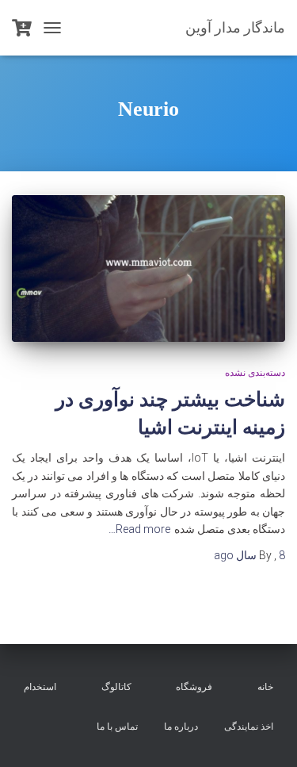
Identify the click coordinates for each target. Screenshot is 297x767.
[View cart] (22, 27)
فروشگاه (194, 686)
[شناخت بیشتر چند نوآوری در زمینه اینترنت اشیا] (148, 268)
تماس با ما (117, 726)
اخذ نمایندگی (248, 726)
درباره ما (181, 726)
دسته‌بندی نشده (255, 372)
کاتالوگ (116, 686)
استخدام (40, 686)
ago (249, 555)
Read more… (139, 529)
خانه (265, 686)
